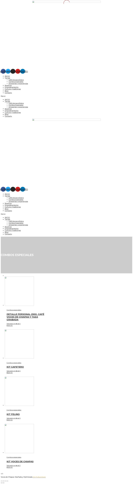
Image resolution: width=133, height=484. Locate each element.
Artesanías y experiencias (18, 83)
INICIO (7, 76)
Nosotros (8, 85)
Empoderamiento (11, 87)
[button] (66, 96)
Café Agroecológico (16, 80)
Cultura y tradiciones (13, 89)
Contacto (8, 93)
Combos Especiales (16, 82)
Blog (6, 91)
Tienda (7, 78)
